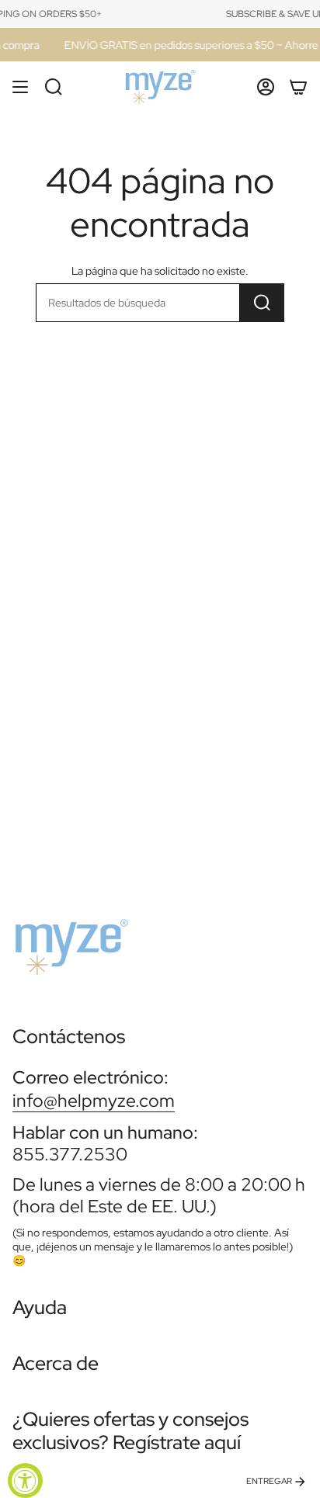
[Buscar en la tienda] (262, 302)
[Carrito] (298, 87)
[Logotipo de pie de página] (70, 941)
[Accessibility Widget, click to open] (25, 1480)
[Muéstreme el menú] (20, 87)
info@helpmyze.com (93, 1100)
